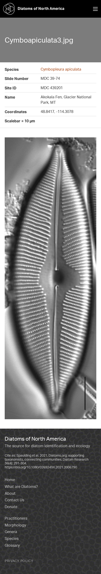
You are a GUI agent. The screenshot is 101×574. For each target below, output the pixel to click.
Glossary (12, 545)
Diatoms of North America (41, 8)
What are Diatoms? (21, 486)
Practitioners (16, 518)
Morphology (15, 525)
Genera (11, 531)
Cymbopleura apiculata (61, 69)
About (10, 493)
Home (10, 479)
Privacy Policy (19, 561)
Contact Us (14, 500)
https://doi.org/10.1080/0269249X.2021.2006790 (41, 467)
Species (12, 538)
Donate (11, 506)
